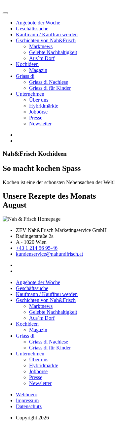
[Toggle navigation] (5, 13)
